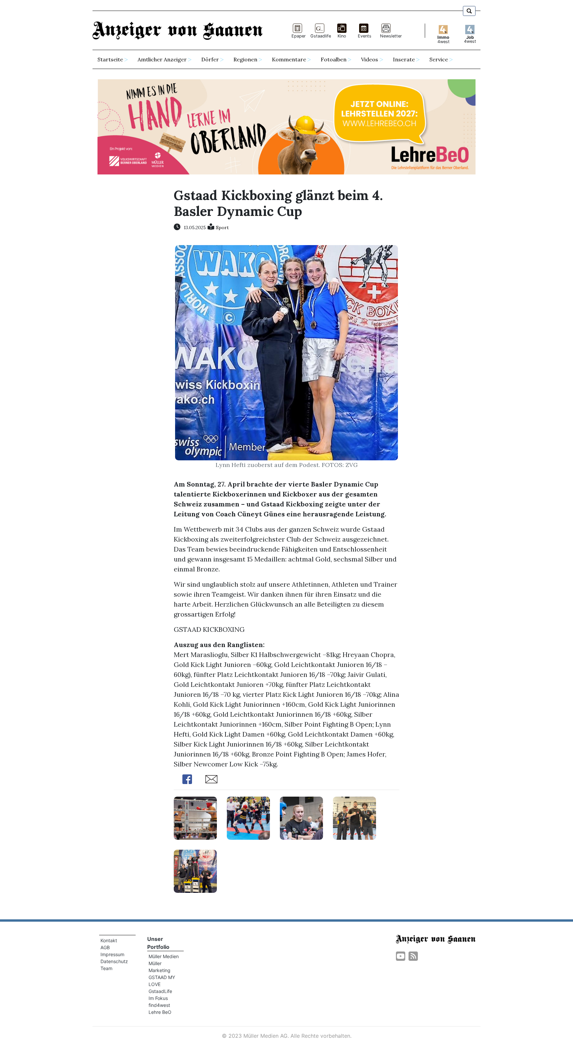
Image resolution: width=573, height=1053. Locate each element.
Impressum (112, 954)
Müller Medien (164, 956)
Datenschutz (114, 961)
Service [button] (438, 59)
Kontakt (108, 940)
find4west (159, 1005)
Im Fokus (158, 998)
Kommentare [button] (289, 59)
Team (106, 968)
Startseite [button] (110, 59)
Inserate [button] (404, 59)
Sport (222, 227)
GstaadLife (160, 991)
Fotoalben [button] (334, 59)
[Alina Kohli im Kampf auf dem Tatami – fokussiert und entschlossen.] (248, 817)
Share (187, 779)
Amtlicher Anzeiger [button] (162, 59)
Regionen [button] (245, 59)
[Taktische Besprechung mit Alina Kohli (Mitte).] (301, 817)
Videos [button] (369, 59)
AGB (105, 947)
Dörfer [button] (210, 59)
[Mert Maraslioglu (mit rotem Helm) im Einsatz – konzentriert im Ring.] (195, 817)
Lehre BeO (160, 1012)
